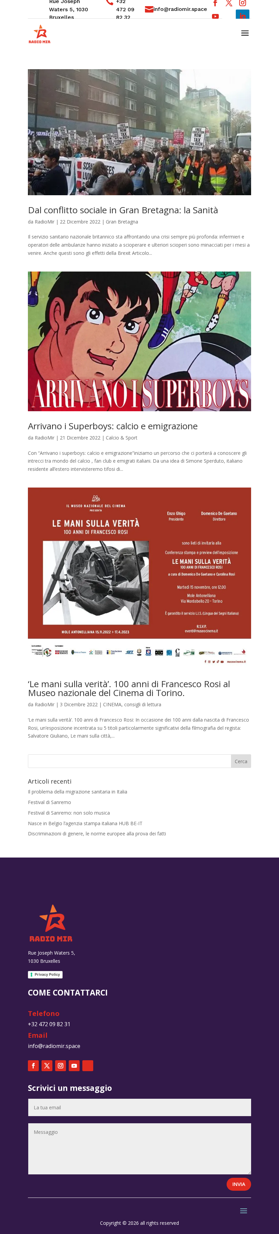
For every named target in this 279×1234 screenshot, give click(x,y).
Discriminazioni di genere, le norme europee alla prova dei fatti (97, 833)
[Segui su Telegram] (229, 16)
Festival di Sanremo (49, 802)
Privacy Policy (47, 974)
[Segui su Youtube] (215, 16)
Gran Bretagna (122, 221)
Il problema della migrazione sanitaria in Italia (77, 791)
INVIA (238, 1184)
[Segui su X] (47, 1065)
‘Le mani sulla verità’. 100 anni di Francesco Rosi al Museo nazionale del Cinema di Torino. (129, 688)
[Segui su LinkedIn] (242, 16)
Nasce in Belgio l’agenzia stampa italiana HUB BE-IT (85, 823)
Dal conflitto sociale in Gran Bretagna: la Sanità (123, 210)
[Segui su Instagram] (60, 1065)
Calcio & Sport (121, 437)
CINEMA (112, 704)
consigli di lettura (142, 704)
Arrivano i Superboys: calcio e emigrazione (113, 426)
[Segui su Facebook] (33, 1065)
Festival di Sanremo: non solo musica (69, 812)
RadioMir (44, 221)
